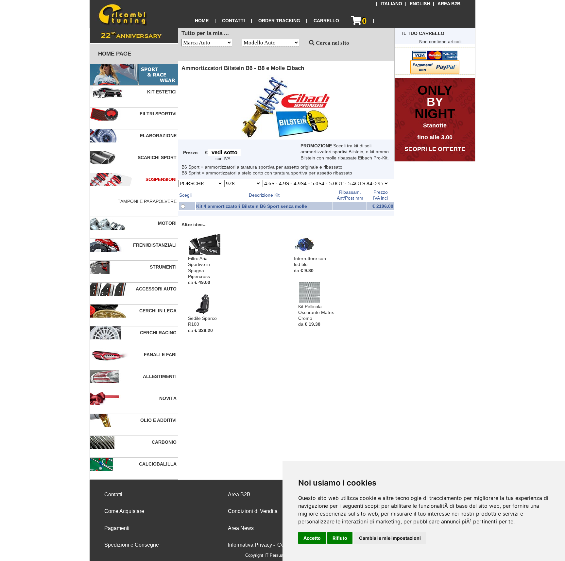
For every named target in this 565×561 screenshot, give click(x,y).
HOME (202, 20)
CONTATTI (233, 20)
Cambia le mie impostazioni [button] (390, 538)
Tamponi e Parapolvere (148, 201)
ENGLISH (420, 3)
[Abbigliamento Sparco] (134, 75)
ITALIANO (391, 3)
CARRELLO (326, 20)
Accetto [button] (312, 538)
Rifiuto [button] (340, 538)
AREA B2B (448, 3)
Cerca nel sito (332, 43)
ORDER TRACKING (279, 20)
